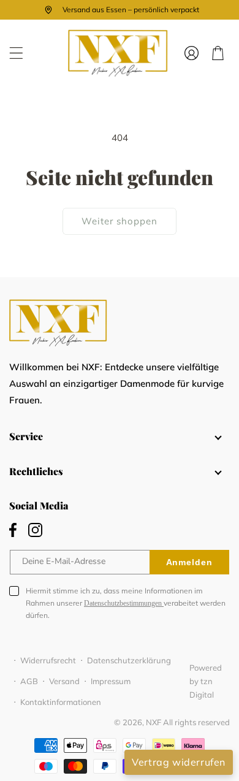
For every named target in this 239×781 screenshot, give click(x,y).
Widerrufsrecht (48, 660)
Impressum (111, 681)
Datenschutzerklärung (129, 660)
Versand (64, 681)
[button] (16, 53)
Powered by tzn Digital (205, 681)
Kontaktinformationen (60, 702)
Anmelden (189, 562)
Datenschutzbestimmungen (124, 603)
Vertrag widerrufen (179, 762)
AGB (29, 681)
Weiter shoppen (119, 221)
